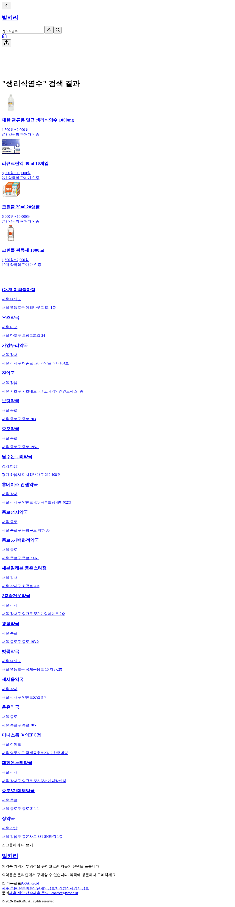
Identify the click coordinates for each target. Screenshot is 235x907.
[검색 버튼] (57, 30)
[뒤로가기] (6, 5)
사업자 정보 (79, 888)
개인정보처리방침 (55, 888)
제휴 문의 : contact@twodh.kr (55, 893)
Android (33, 883)
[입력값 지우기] (48, 29)
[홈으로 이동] (4, 37)
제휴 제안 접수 (21, 893)
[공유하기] (6, 43)
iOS (24, 883)
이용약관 (33, 888)
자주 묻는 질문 (14, 888)
